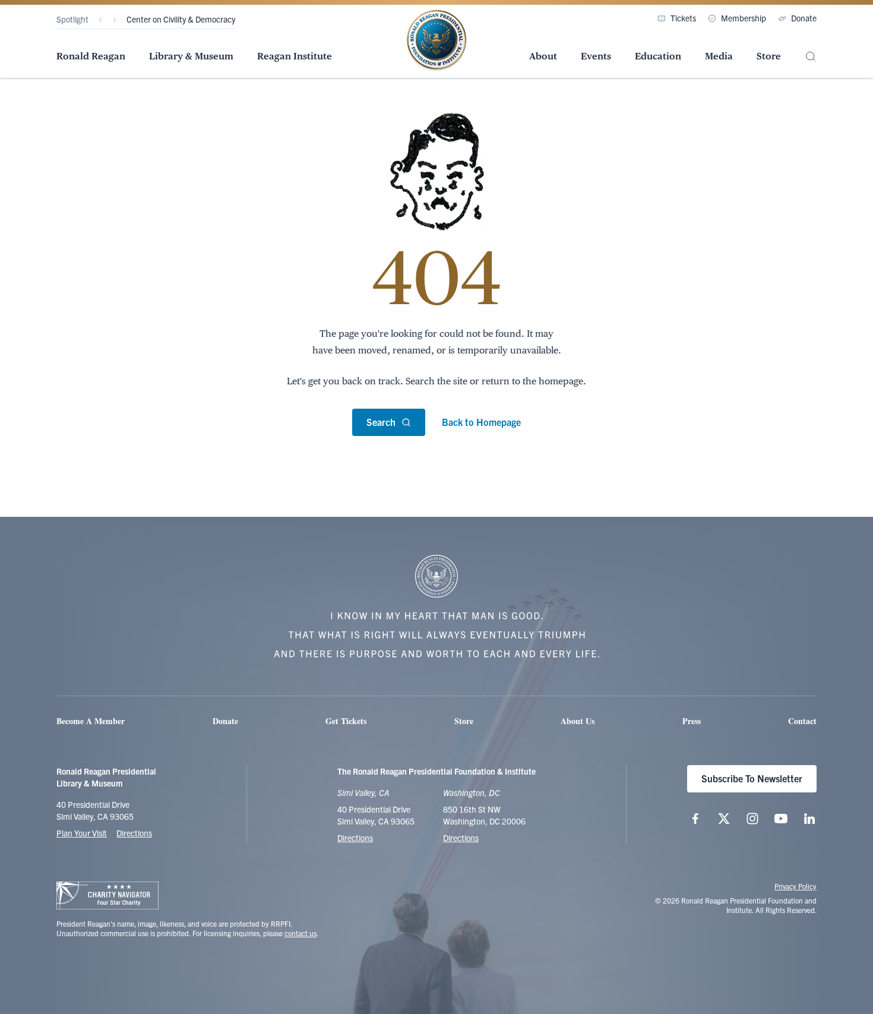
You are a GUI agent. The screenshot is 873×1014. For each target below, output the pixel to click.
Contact (802, 721)
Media (719, 56)
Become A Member (90, 721)
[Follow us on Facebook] (695, 818)
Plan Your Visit (81, 832)
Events (596, 56)
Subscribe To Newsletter (751, 778)
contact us (300, 932)
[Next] (114, 19)
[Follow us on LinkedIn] (809, 818)
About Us (577, 721)
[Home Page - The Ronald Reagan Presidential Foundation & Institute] (436, 41)
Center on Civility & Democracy (180, 19)
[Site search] (811, 56)
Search (381, 422)
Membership (743, 17)
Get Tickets (345, 721)
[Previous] (100, 19)
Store (769, 56)
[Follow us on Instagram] (752, 818)
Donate (804, 17)
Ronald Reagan (90, 56)
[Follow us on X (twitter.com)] (724, 818)
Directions (134, 832)
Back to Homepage (481, 422)
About (543, 56)
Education (658, 56)
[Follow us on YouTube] (781, 818)
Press (691, 721)
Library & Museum (191, 56)
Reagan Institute (294, 56)
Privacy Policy (795, 886)
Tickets (683, 17)
